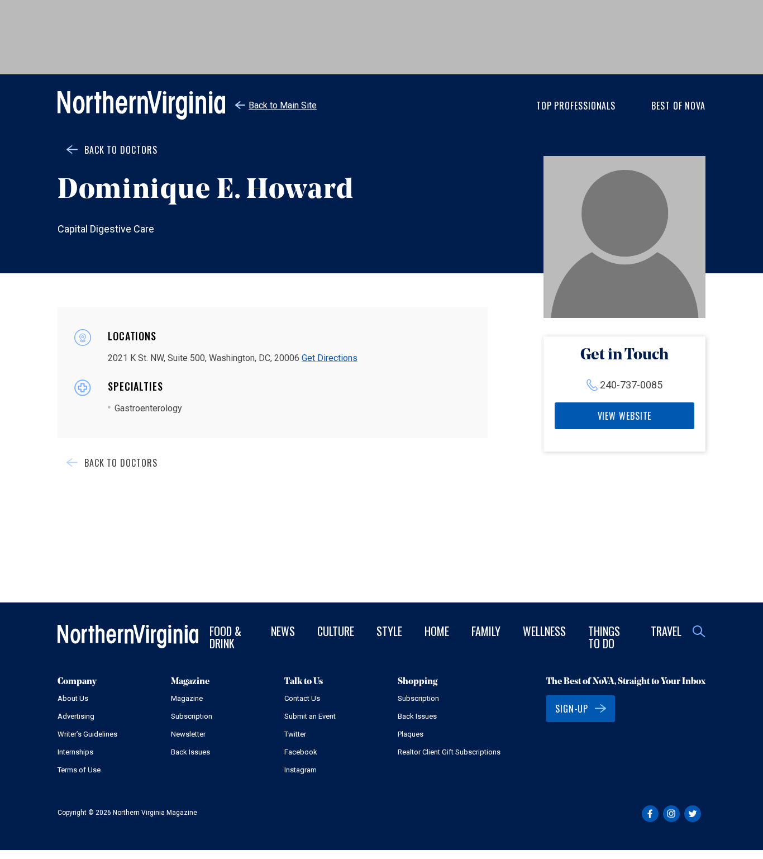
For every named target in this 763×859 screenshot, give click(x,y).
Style (389, 631)
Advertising (76, 716)
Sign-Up (571, 708)
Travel (666, 631)
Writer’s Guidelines (87, 734)
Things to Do (604, 637)
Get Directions (329, 358)
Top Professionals (576, 105)
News (283, 631)
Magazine (187, 698)
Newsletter (188, 734)
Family (485, 631)
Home (437, 631)
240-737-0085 (631, 385)
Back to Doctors (121, 149)
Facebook (300, 752)
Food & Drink (225, 637)
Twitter (295, 734)
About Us (73, 698)
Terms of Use (79, 770)
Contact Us (302, 698)
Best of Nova (678, 105)
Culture (335, 631)
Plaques (410, 734)
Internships (75, 752)
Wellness (544, 631)
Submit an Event (310, 716)
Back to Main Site (283, 105)
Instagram (300, 770)
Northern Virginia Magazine (141, 105)
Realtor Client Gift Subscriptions (449, 752)
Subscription (191, 716)
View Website (625, 416)
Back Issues (190, 752)
